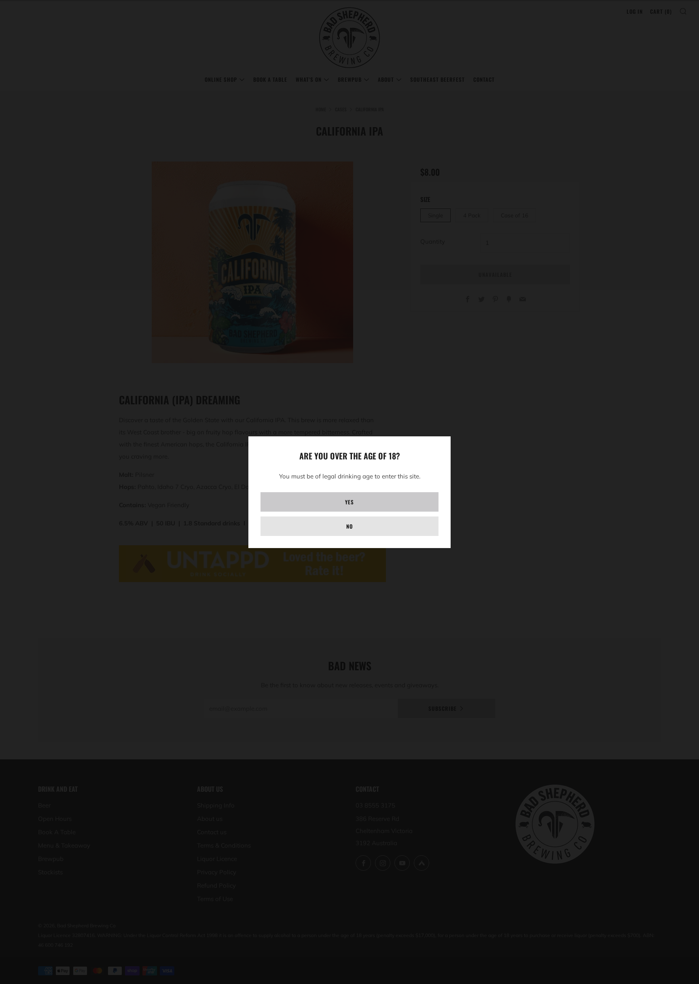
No (349, 526)
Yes (349, 502)
